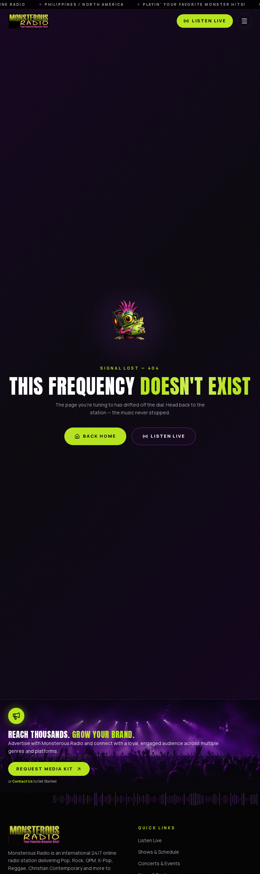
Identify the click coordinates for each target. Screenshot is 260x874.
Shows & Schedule (158, 852)
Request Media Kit (44, 769)
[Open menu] (244, 21)
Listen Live (209, 21)
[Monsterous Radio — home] (28, 21)
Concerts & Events (159, 863)
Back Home (99, 436)
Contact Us (22, 781)
